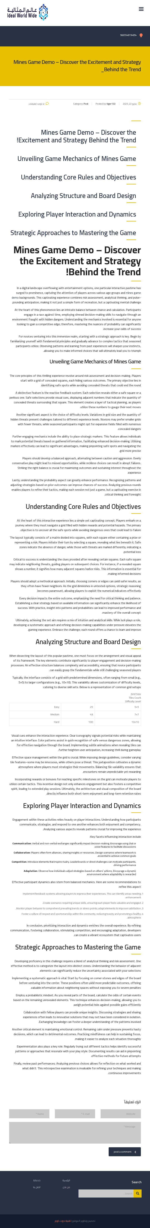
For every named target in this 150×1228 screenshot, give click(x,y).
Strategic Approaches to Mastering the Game (73, 232)
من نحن (66, 1187)
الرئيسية (66, 1180)
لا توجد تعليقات (36, 103)
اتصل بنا (36, 1187)
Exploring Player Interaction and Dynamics (77, 214)
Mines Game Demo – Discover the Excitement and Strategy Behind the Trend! (76, 136)
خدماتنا (36, 1180)
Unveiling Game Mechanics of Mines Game (76, 158)
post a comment (122, 1151)
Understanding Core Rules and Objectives (78, 177)
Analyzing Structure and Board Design (83, 195)
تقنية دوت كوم (63, 1220)
